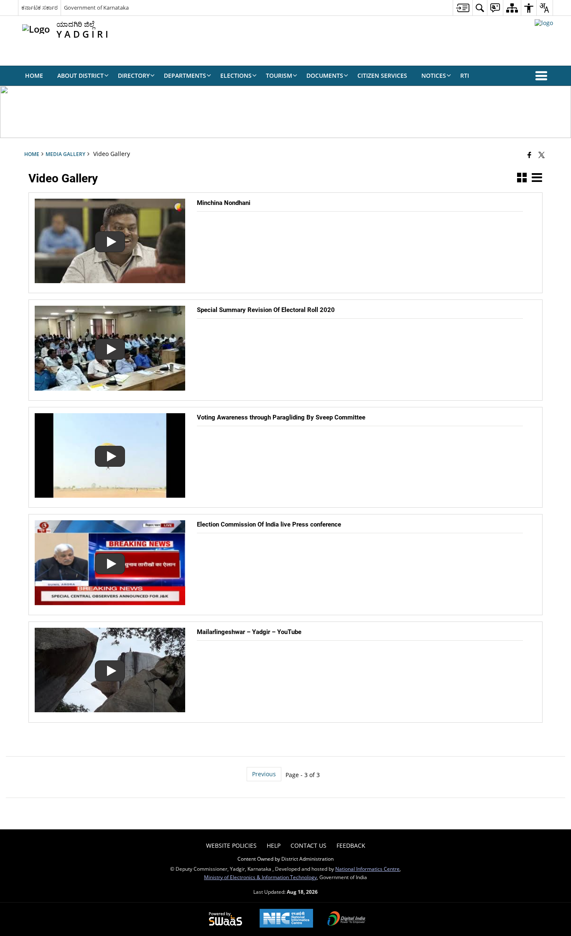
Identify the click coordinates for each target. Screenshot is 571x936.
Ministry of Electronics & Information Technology (260, 877)
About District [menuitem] (80, 75)
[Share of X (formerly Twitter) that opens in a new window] (541, 154)
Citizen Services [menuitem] (382, 75)
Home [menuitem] (34, 75)
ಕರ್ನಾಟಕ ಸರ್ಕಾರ (39, 7)
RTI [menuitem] (464, 75)
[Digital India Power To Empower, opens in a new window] (346, 919)
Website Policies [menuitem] (231, 845)
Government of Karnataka (96, 7)
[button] (543, 75)
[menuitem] (462, 7)
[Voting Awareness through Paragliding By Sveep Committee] (110, 495)
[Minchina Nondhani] (110, 281)
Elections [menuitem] (236, 75)
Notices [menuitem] (433, 75)
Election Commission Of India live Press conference (269, 524)
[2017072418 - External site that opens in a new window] (544, 23)
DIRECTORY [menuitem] (134, 75)
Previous (264, 774)
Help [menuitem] (273, 845)
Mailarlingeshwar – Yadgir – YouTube (249, 632)
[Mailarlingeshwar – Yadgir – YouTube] (110, 710)
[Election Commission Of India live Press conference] (110, 603)
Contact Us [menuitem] (308, 845)
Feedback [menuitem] (350, 845)
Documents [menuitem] (324, 75)
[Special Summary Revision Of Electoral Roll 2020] (110, 388)
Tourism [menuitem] (279, 75)
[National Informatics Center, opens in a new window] (286, 919)
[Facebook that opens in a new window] (529, 154)
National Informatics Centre (367, 868)
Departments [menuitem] (185, 75)
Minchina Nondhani (223, 203)
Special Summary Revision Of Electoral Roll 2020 (266, 310)
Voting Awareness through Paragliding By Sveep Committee (281, 417)
